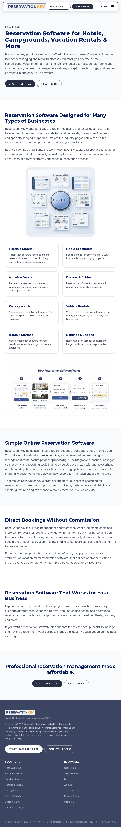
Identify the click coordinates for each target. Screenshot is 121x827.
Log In (102, 6)
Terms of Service (73, 790)
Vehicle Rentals (13, 796)
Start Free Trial (20, 83)
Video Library (71, 773)
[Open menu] (112, 6)
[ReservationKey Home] (26, 6)
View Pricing (49, 83)
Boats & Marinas (13, 801)
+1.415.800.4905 (108, 822)
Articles (68, 784)
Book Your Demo (59, 749)
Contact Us (70, 801)
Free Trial (83, 6)
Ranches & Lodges (15, 807)
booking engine (49, 455)
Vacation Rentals (13, 779)
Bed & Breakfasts (14, 773)
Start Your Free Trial (24, 749)
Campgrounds (12, 790)
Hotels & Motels (13, 767)
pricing (61, 541)
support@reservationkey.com (84, 822)
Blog (66, 779)
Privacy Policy (71, 796)
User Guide (70, 767)
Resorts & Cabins (14, 784)
